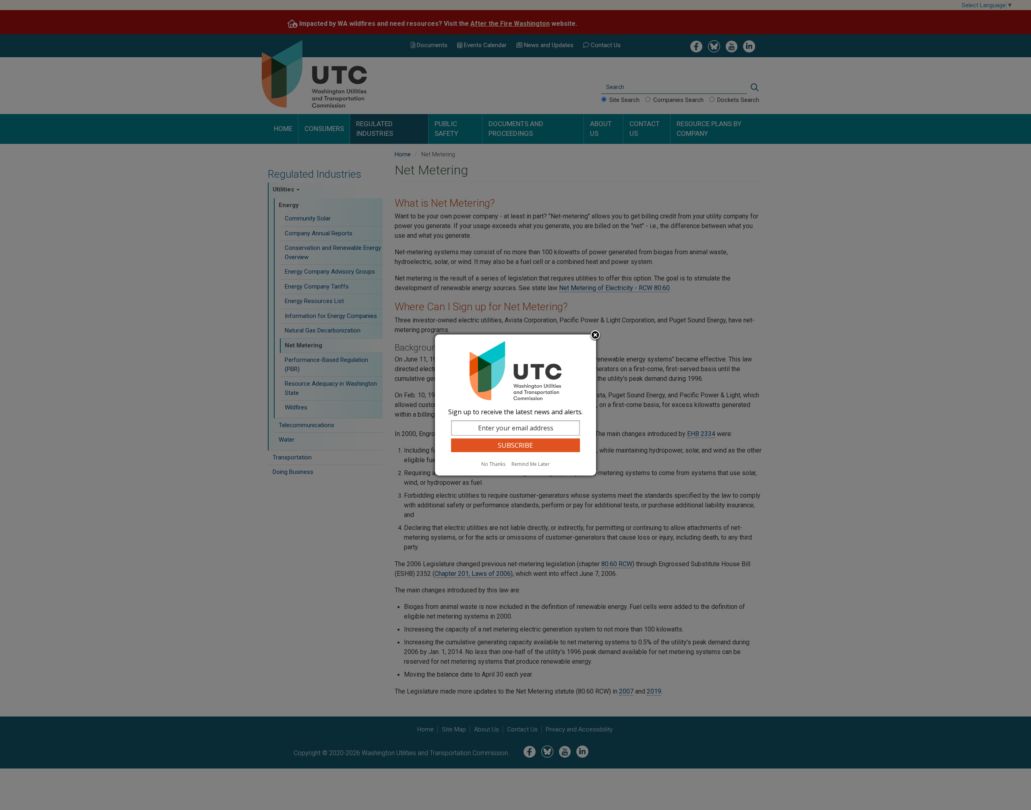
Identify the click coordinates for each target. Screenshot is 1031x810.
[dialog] (515, 405)
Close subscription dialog (595, 336)
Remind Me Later (530, 464)
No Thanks (493, 464)
